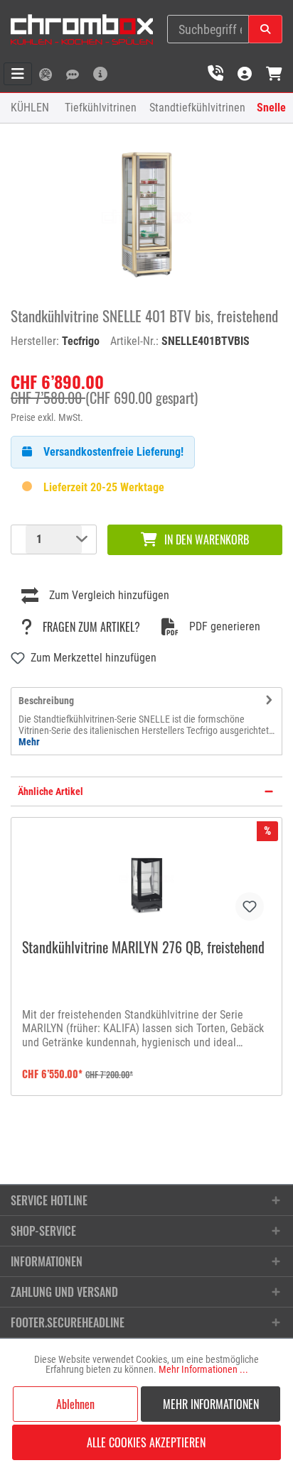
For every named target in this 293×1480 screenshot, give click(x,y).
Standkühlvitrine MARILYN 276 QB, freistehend (143, 948)
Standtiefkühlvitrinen (197, 107)
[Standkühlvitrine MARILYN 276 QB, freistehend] (146, 878)
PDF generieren (224, 626)
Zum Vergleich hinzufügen (109, 595)
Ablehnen (75, 1404)
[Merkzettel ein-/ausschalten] (249, 906)
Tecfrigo (81, 341)
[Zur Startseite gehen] (82, 29)
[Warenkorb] (274, 73)
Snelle (271, 107)
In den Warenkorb (206, 539)
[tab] (146, 721)
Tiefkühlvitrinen (101, 107)
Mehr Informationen (211, 1404)
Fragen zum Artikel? (91, 626)
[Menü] (18, 73)
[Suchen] (265, 29)
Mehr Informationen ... (203, 1369)
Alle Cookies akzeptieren (146, 1442)
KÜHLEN (30, 107)
